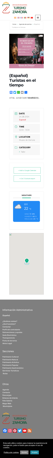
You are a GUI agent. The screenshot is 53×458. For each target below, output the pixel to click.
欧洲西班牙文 (33, 98)
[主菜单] (38, 17)
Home (14, 24)
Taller (23, 152)
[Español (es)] (15, 18)
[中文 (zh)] (32, 18)
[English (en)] (18, 18)
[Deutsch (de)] (28, 18)
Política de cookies (11, 452)
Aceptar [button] (34, 452)
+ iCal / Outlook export (27, 178)
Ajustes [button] (24, 452)
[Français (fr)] (22, 18)
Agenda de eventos (25, 24)
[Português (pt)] (25, 18)
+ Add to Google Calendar (27, 170)
